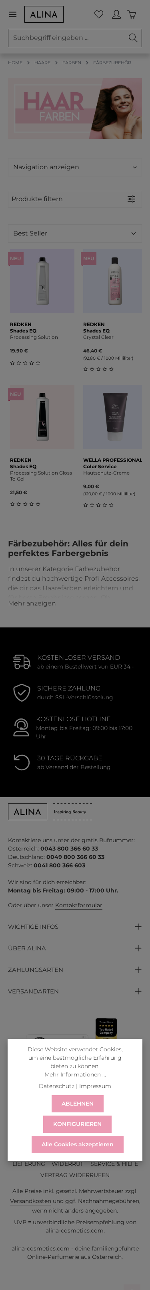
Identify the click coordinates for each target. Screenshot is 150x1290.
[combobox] (66, 38)
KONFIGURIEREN (77, 1124)
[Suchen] (133, 38)
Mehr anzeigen (32, 603)
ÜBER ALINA (27, 948)
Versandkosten (30, 1201)
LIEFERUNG (28, 1163)
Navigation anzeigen (46, 167)
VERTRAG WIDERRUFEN (75, 1175)
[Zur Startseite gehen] (44, 14)
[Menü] (16, 14)
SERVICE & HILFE (114, 1163)
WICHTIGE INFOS (33, 926)
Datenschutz (56, 1086)
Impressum (95, 1086)
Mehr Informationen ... (75, 1074)
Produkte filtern (37, 199)
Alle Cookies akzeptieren (78, 1144)
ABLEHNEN (78, 1103)
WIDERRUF (68, 1163)
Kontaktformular (78, 905)
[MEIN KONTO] (116, 14)
